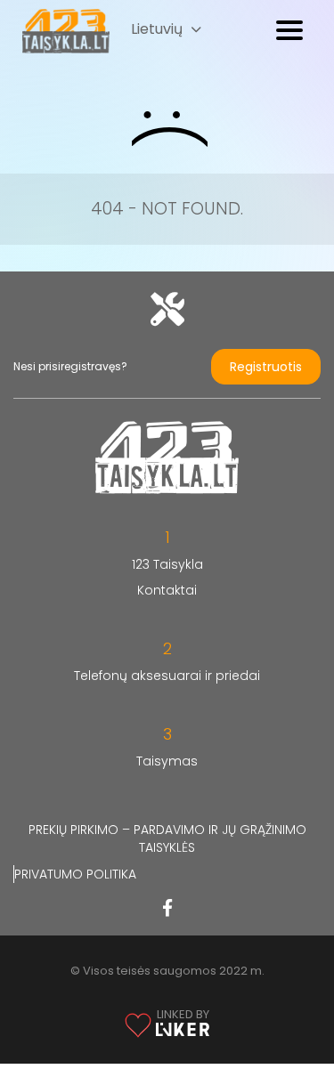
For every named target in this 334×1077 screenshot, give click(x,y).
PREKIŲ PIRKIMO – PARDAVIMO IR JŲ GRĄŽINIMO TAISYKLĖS (167, 838)
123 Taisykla (167, 564)
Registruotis (266, 367)
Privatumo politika (75, 874)
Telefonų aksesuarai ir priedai (167, 675)
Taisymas (167, 761)
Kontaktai (167, 590)
